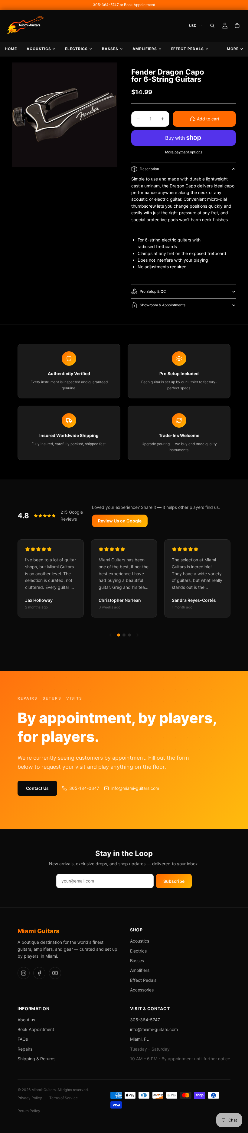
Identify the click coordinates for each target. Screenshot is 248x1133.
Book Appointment (36, 1029)
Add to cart (208, 118)
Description (149, 169)
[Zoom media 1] (64, 114)
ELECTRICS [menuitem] (76, 48)
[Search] (212, 26)
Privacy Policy (30, 1098)
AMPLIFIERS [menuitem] (144, 48)
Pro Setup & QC (153, 291)
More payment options (183, 152)
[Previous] (110, 635)
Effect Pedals (143, 980)
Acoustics (139, 940)
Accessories (142, 989)
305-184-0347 (84, 788)
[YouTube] (55, 973)
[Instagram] (24, 973)
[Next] (138, 635)
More (233, 48)
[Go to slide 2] (124, 635)
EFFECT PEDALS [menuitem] (187, 48)
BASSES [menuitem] (110, 48)
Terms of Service (63, 1098)
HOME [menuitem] (11, 48)
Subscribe (173, 881)
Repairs (25, 1049)
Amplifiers (139, 970)
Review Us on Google (120, 520)
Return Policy (29, 1111)
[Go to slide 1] (118, 635)
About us (26, 1019)
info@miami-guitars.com (135, 788)
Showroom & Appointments (162, 305)
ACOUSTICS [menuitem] (39, 48)
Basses (137, 960)
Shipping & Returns (36, 1058)
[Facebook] (39, 973)
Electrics (138, 950)
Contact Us (37, 788)
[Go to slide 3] (129, 635)
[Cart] (237, 26)
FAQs (23, 1039)
